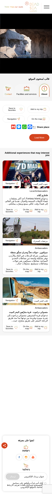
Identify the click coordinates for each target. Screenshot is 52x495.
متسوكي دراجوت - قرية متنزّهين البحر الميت (28, 312)
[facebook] (19, 457)
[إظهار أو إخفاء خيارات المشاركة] (34, 127)
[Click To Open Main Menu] (46, 7)
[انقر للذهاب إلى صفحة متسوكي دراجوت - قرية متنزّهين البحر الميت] (26, 291)
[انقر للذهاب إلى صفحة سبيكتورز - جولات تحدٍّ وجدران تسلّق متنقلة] (26, 231)
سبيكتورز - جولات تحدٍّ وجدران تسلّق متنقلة (29, 252)
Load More (39, 137)
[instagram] (26, 457)
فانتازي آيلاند (42, 195)
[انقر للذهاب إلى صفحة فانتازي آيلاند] (26, 174)
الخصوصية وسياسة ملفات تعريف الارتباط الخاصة (25, 486)
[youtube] (33, 457)
